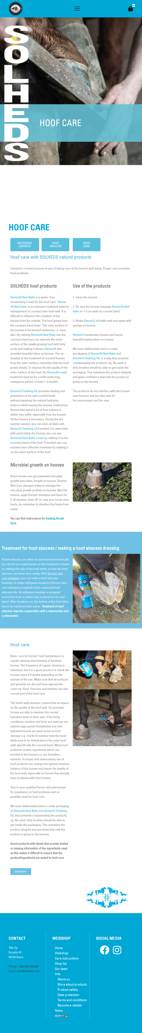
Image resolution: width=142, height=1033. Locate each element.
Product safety (67, 989)
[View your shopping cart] (130, 9)
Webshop (61, 953)
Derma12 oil (91, 321)
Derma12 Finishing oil (24, 429)
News (59, 1010)
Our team (61, 968)
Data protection (68, 995)
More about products (72, 984)
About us (63, 979)
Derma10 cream (57, 372)
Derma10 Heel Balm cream (27, 438)
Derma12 (78, 335)
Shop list (61, 963)
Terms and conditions (72, 1000)
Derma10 (50, 349)
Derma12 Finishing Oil (23, 391)
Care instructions (67, 958)
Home (59, 948)
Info (57, 974)
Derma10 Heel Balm (22, 297)
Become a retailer (69, 1005)
